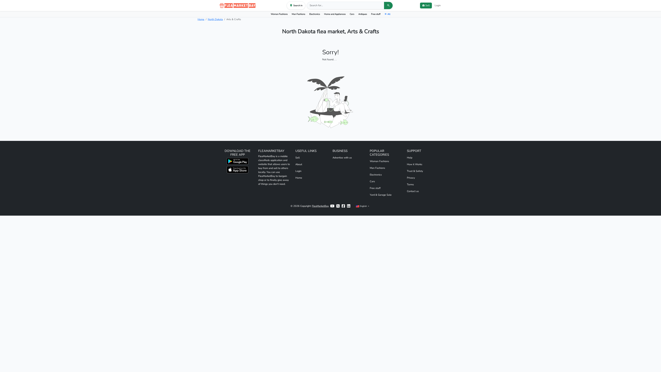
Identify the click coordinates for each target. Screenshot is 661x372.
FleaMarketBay (320, 206)
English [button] (363, 206)
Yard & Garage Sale (381, 195)
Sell (297, 157)
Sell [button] (427, 5)
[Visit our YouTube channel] (332, 206)
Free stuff (375, 14)
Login (438, 5)
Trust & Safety (415, 171)
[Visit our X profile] (338, 206)
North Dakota (215, 19)
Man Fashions (298, 14)
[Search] (388, 5)
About (298, 164)
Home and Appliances (335, 14)
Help (409, 157)
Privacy (411, 177)
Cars (352, 14)
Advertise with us (342, 157)
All (388, 14)
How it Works (414, 164)
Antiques (362, 14)
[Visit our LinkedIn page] (348, 206)
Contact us (413, 191)
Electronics (314, 14)
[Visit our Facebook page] (343, 206)
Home (201, 19)
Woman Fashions (279, 14)
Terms (410, 184)
